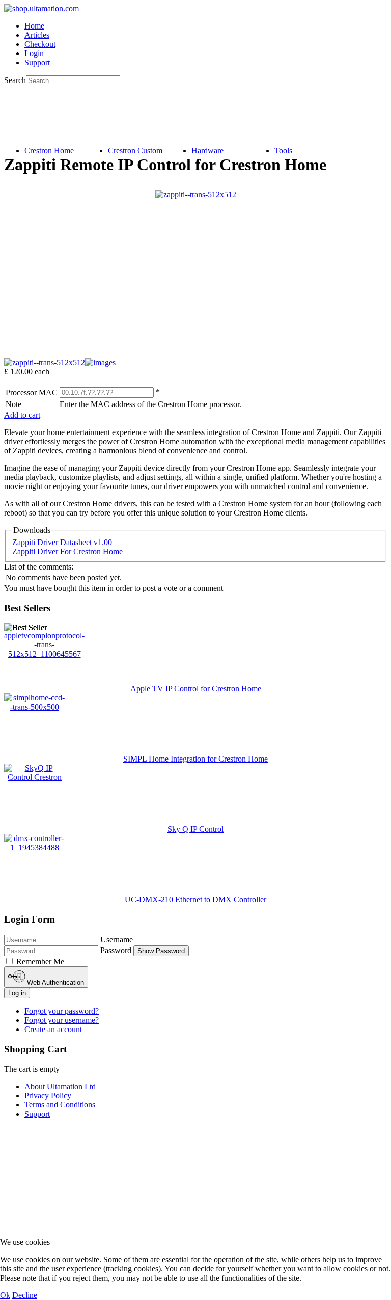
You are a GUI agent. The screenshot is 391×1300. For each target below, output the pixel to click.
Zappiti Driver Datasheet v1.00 (62, 542)
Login (34, 53)
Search (15, 80)
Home (34, 25)
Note (13, 404)
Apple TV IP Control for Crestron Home (195, 688)
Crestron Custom (135, 150)
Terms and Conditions (59, 1104)
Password (115, 950)
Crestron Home (49, 150)
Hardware (207, 150)
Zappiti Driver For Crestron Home (67, 551)
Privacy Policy (47, 1095)
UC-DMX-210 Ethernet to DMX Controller (195, 899)
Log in (17, 993)
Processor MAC (32, 392)
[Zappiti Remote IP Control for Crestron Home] (195, 193)
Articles (36, 35)
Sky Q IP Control (195, 829)
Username (116, 939)
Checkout (39, 44)
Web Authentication (54, 982)
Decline (24, 1295)
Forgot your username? (61, 1020)
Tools (283, 150)
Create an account (53, 1029)
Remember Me (40, 961)
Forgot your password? (61, 1011)
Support (37, 62)
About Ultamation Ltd (60, 1086)
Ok (5, 1295)
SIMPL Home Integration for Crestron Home (195, 758)
